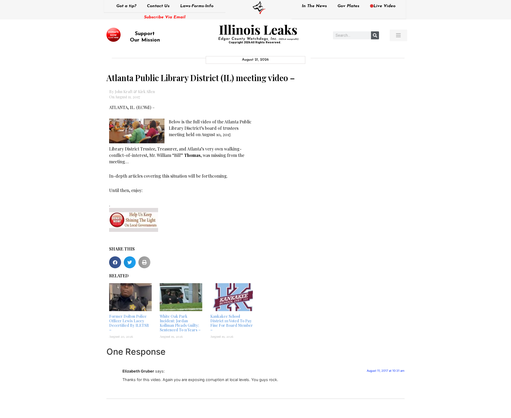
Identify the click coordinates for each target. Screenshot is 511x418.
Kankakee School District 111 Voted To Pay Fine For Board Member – (231, 323)
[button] (115, 262)
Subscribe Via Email (165, 17)
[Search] (375, 35)
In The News (314, 6)
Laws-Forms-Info (196, 6)
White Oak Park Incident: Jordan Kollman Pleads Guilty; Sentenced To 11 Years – (180, 323)
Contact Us (158, 6)
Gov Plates (348, 6)
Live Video (384, 6)
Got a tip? (126, 6)
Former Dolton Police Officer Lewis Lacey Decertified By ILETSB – (129, 323)
